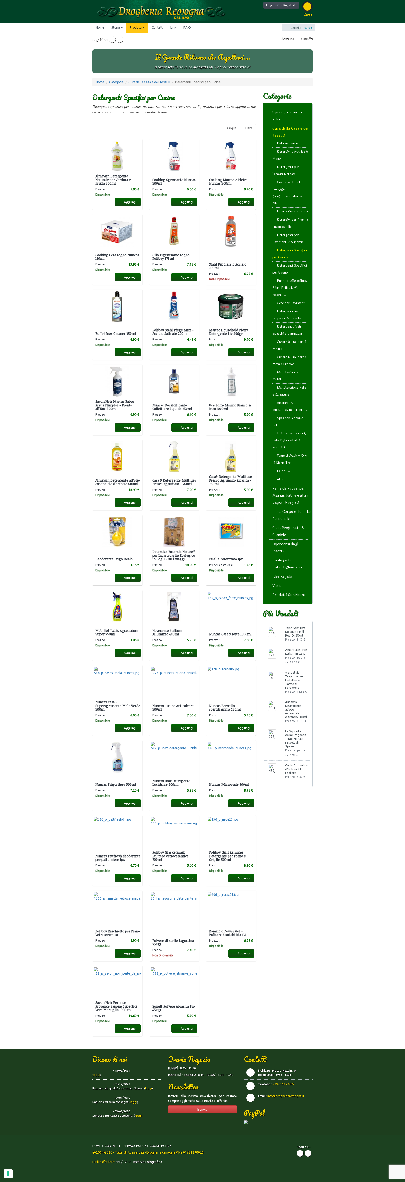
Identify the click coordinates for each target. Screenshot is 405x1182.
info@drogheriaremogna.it (285, 1095)
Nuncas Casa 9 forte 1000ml (230, 634)
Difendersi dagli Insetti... (285, 547)
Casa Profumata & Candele (288, 531)
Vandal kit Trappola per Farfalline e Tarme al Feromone (294, 680)
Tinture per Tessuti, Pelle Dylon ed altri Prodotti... (289, 440)
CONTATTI (112, 1145)
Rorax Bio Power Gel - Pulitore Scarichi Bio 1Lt (227, 933)
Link (173, 27)
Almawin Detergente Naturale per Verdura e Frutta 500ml (113, 179)
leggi (96, 1074)
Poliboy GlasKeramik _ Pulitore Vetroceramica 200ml (170, 855)
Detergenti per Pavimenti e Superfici (288, 238)
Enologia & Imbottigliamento (287, 563)
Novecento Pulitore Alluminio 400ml (167, 632)
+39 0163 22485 (283, 1084)
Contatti (157, 27)
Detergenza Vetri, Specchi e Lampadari (288, 330)
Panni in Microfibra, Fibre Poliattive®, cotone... (289, 287)
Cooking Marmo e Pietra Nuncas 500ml (228, 181)
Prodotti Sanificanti (289, 595)
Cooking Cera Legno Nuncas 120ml (117, 256)
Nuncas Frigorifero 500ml (115, 784)
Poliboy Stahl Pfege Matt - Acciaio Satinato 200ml (173, 332)
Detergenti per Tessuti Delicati (285, 170)
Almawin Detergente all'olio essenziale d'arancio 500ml (117, 482)
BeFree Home (287, 143)
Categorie (116, 82)
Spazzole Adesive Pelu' (287, 422)
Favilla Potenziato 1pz (226, 559)
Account (287, 38)
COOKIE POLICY (160, 1145)
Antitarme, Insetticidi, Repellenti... (289, 406)
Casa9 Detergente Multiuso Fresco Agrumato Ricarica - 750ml (230, 480)
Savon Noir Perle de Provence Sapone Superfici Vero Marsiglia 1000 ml (116, 1006)
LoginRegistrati (281, 5)
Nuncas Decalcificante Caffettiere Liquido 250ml (172, 407)
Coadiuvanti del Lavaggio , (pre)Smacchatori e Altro (287, 193)
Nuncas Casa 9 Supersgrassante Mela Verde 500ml (117, 705)
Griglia (231, 128)
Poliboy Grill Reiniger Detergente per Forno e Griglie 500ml (227, 855)
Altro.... (283, 479)
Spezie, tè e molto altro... (287, 115)
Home (100, 27)
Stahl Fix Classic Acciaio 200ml (227, 266)
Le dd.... (283, 470)
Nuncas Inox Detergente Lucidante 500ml (171, 782)
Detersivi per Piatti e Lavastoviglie (290, 223)
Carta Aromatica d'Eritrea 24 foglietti (296, 769)
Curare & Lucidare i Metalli (289, 345)
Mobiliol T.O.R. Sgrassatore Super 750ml (116, 632)
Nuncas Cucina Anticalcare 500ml (173, 707)
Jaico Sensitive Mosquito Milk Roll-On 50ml (295, 631)
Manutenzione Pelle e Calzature (289, 391)
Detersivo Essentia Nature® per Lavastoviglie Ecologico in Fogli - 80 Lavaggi (173, 555)
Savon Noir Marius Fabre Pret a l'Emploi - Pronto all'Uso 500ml (114, 405)
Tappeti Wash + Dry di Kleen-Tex (289, 459)
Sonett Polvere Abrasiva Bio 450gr (173, 1008)
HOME (96, 1145)
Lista (248, 128)
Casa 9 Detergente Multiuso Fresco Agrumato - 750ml (174, 482)
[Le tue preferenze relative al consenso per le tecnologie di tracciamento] (8, 1173)
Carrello (306, 38)
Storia (115, 27)
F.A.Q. (187, 27)
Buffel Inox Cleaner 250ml (115, 333)
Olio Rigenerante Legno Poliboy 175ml (171, 256)
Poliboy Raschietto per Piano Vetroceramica (117, 933)
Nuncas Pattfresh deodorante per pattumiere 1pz (117, 857)
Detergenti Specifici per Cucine (289, 254)
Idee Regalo (282, 576)
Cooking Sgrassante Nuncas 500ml (174, 181)
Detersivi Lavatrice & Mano (290, 155)
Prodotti (136, 27)
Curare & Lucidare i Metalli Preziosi (289, 361)
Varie (276, 585)
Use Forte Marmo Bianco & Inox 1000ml (230, 407)
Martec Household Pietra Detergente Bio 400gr (228, 332)
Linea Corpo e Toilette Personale (291, 515)
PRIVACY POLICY (135, 1145)
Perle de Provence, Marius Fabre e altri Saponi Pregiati (290, 495)
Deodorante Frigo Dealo (114, 559)
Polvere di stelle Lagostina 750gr (173, 942)
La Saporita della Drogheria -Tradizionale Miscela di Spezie (295, 739)
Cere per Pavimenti (291, 303)
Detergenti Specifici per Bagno (289, 269)
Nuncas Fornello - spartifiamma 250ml (225, 707)
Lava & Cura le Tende (292, 211)
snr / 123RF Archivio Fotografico (139, 1162)
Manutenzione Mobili (285, 376)
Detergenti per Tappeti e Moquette (286, 315)
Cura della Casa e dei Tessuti (149, 82)
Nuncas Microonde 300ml (229, 784)
